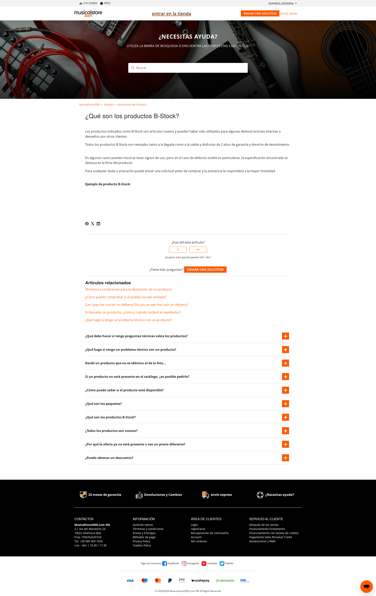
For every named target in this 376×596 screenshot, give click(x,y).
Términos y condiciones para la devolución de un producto (128, 289)
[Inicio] (88, 13)
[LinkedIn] (98, 223)
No (198, 249)
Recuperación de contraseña (210, 533)
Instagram (192, 563)
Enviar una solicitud (260, 13)
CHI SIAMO (89, 3)
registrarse (198, 529)
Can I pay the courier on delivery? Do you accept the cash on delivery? (136, 305)
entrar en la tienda (171, 13)
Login (194, 525)
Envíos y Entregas (144, 533)
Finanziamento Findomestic (267, 529)
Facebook (173, 563)
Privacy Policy (141, 541)
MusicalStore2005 (89, 104)
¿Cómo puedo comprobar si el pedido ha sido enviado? (125, 297)
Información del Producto (132, 104)
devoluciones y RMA (262, 541)
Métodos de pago (144, 537)
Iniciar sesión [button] (289, 13)
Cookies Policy (142, 545)
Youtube (211, 563)
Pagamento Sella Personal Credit (270, 537)
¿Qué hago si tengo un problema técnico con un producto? (128, 320)
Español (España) (281, 3)
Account (196, 537)
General (108, 104)
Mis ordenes (199, 541)
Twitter (228, 563)
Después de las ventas (264, 525)
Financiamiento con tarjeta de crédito (273, 533)
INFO (106, 3)
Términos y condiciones (148, 529)
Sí (178, 249)
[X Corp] (92, 223)
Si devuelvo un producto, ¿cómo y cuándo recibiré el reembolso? (133, 312)
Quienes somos (143, 525)
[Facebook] (87, 223)
